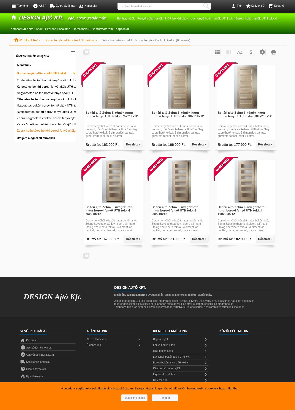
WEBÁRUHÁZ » (27, 40)
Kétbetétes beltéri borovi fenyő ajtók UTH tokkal (46, 86)
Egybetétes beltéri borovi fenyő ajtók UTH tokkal (46, 80)
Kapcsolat (122, 29)
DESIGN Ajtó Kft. (53, 296)
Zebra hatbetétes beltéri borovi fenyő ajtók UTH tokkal (46, 130)
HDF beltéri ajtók (176, 18)
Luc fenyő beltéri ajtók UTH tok (212, 18)
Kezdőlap (28, 340)
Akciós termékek (114, 339)
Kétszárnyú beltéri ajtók (27, 29)
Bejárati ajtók (126, 18)
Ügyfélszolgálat (32, 376)
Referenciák (81, 29)
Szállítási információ (35, 361)
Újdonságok (114, 345)
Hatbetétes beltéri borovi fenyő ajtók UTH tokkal (46, 105)
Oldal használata (33, 369)
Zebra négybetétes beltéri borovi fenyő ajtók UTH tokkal (46, 118)
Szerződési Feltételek (35, 347)
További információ (134, 397)
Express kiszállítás (57, 29)
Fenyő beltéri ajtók (150, 18)
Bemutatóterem (102, 29)
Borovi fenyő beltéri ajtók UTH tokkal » (71, 40)
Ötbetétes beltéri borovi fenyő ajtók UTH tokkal (46, 99)
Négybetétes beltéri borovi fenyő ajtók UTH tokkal (46, 93)
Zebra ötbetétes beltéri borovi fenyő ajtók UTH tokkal (46, 124)
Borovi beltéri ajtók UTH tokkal (256, 18)
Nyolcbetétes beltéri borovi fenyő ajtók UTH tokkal (46, 111)
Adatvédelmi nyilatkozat (37, 354)
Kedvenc (255, 6)
